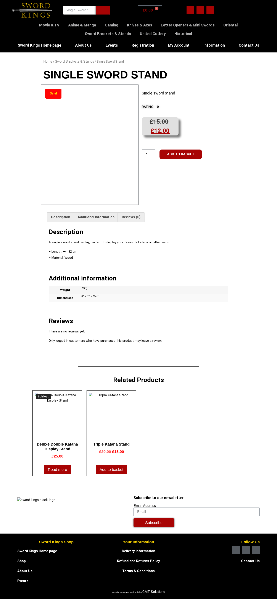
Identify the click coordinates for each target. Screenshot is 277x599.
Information (214, 45)
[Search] (103, 10)
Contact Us (249, 45)
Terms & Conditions (138, 571)
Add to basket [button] (111, 469)
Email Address (145, 506)
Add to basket (180, 154)
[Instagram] (210, 10)
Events (112, 45)
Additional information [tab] (96, 217)
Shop (21, 561)
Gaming (111, 25)
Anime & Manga (82, 25)
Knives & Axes (139, 25)
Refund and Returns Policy (138, 561)
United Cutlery (153, 33)
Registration (143, 45)
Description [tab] (60, 217)
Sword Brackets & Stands (108, 33)
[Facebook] (190, 10)
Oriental (230, 25)
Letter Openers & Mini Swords (188, 25)
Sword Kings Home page (39, 45)
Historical (183, 33)
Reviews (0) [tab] (131, 217)
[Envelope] (200, 10)
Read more (57, 469)
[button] (153, 108)
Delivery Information (138, 551)
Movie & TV (49, 25)
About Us (83, 45)
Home (47, 61)
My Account (179, 45)
